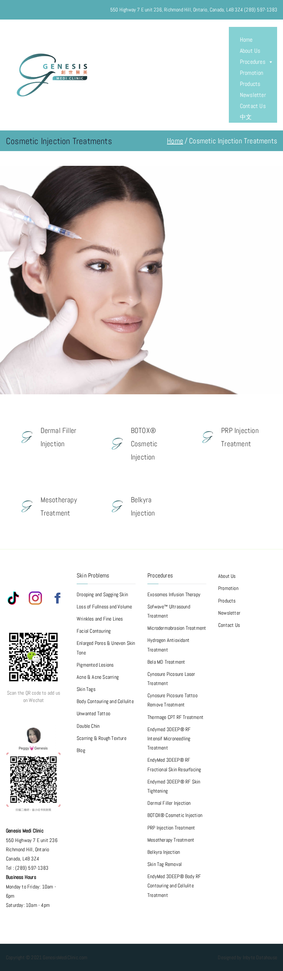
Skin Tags (86, 689)
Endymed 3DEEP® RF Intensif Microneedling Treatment (169, 738)
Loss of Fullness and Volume (104, 606)
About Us (250, 51)
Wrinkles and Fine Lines (100, 618)
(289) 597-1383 (260, 9)
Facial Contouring (94, 631)
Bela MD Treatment (166, 662)
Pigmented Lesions (95, 664)
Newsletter (253, 95)
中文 (246, 117)
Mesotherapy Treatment (170, 839)
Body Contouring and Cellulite (105, 701)
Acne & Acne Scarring (98, 677)
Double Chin (88, 726)
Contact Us (253, 106)
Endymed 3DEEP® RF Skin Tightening (173, 786)
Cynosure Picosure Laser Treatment (171, 679)
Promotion (251, 73)
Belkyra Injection (163, 852)
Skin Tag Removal (164, 864)
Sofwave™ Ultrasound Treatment (168, 611)
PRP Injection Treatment (171, 827)
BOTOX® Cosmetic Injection (174, 815)
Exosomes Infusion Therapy (173, 594)
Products (250, 84)
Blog (81, 750)
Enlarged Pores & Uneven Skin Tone (106, 648)
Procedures (252, 62)
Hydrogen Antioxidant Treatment (168, 645)
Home (246, 39)
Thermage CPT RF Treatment (175, 717)
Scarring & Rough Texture (101, 738)
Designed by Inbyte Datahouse (247, 957)
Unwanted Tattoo (93, 713)
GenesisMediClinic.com (65, 957)
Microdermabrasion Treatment (176, 628)
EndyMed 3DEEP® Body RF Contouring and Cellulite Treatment (174, 885)
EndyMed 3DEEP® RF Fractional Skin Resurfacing (174, 764)
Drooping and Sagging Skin (102, 594)
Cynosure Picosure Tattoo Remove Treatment (172, 700)
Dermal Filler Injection (169, 803)
